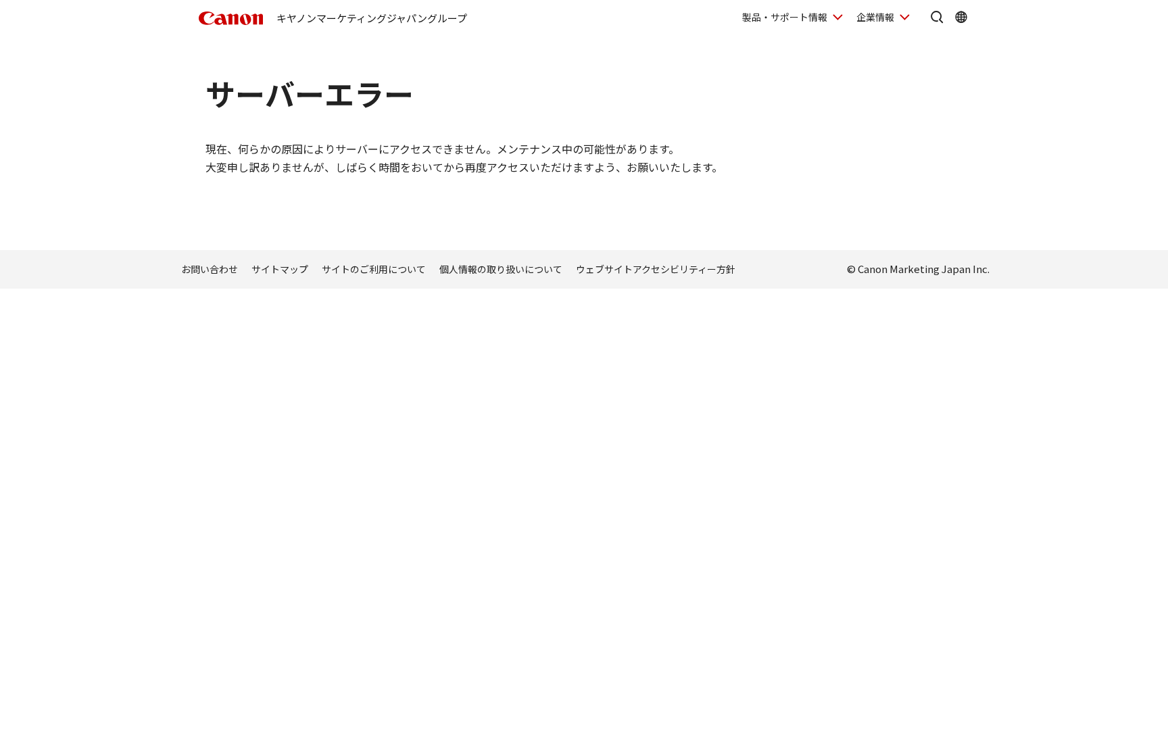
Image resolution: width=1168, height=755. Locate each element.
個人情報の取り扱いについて (500, 269)
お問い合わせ (209, 269)
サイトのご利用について (374, 269)
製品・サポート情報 (784, 17)
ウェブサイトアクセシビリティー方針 (655, 269)
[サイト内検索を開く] (937, 17)
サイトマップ (279, 269)
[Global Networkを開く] (961, 17)
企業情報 (875, 17)
